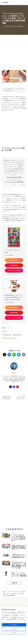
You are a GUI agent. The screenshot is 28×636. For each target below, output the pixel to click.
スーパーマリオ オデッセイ (10, 338)
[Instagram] (14, 386)
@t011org (21, 26)
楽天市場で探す (14, 265)
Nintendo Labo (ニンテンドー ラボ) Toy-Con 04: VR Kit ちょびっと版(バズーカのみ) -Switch (13, 297)
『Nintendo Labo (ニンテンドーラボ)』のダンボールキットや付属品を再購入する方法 (18, 556)
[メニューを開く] (24, 2)
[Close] (26, 608)
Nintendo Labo (7, 334)
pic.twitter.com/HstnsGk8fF (14, 177)
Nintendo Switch (16, 194)
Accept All (14, 624)
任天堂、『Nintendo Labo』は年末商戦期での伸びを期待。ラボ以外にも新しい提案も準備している (18, 547)
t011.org (5, 2)
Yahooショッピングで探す (14, 270)
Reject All (14, 632)
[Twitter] (10, 386)
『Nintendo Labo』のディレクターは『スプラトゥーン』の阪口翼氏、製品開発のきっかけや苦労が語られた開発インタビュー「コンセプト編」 (18, 565)
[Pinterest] (17, 386)
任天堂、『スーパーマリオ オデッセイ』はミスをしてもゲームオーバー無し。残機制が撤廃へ (18, 575)
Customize (14, 628)
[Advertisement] (14, 51)
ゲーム (5, 331)
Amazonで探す (14, 260)
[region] (14, 621)
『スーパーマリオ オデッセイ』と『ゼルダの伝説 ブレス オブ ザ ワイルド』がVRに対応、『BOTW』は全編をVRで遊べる (18, 537)
